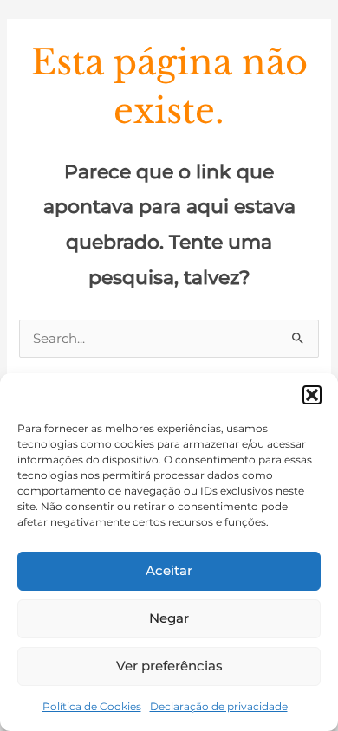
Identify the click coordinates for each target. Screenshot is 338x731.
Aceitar (169, 570)
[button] (312, 395)
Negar (169, 618)
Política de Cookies (91, 706)
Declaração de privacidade (219, 706)
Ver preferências (169, 665)
